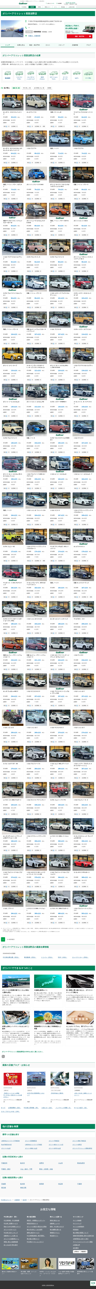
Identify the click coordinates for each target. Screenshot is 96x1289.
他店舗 (93, 1283)
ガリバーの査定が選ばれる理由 (36, 1226)
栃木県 (22, 1184)
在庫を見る (21, 45)
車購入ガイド (47, 7)
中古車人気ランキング (11, 1232)
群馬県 (41, 1184)
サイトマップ (77, 1223)
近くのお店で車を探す (11, 1245)
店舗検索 (17, 1200)
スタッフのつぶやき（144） (10, 1111)
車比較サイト (54, 1236)
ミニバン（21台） (47, 957)
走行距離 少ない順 (39, 88)
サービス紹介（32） (81, 1108)
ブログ (88, 45)
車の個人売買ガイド (33, 1239)
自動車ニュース (55, 1223)
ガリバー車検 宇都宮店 (79, 1141)
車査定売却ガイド (32, 1223)
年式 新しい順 (27, 88)
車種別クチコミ (55, 1232)
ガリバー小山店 (5, 1148)
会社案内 (76, 1248)
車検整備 (63, 7)
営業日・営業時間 (34, 36)
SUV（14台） (62, 957)
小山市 (60, 1163)
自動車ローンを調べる (11, 1236)
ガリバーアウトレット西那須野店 (82, 1148)
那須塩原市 (81, 1163)
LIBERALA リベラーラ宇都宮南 (10, 1141)
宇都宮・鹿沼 (5, 1169)
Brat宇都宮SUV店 (6, 1144)
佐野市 (41, 1163)
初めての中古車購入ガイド (12, 1226)
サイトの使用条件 (78, 1226)
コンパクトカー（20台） (80, 957)
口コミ (48, 45)
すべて (3, 1108)
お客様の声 (76, 1245)
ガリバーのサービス (10, 1229)
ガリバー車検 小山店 (31, 1148)
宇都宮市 (4, 1163)
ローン (55, 7)
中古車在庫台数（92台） (11, 957)
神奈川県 (23, 1187)
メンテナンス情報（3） (63, 1108)
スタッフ (61, 45)
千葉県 (79, 1184)
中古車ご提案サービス (11, 1223)
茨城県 (3, 1184)
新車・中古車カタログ (57, 1226)
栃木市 (22, 1163)
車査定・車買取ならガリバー (36, 1220)
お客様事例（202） (14, 1108)
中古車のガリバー (6, 1200)
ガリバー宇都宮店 (54, 1141)
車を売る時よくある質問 (34, 1229)
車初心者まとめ (55, 1220)
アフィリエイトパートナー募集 (83, 1242)
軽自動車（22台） (30, 957)
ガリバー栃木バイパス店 (56, 1144)
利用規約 (76, 1229)
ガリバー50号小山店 (55, 1148)
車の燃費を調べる (55, 1229)
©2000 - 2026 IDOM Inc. (48, 1285)
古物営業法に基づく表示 (80, 1239)
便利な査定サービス (33, 1232)
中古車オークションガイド (35, 1242)
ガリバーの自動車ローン (11, 1239)
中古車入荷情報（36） (31, 1108)
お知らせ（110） (47, 1108)
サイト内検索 (77, 1220)
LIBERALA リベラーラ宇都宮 (33, 1144)
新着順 (49, 88)
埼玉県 (60, 1184)
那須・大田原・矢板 (46, 1169)
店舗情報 (75, 45)
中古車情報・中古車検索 (11, 1220)
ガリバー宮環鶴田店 (31, 1141)
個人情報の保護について (80, 1232)
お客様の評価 (71, 7)
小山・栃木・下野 (26, 1169)
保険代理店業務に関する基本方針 (83, 1236)
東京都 (3, 1187)
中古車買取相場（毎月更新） (36, 1236)
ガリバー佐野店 (77, 1144)
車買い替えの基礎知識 (11, 1242)
